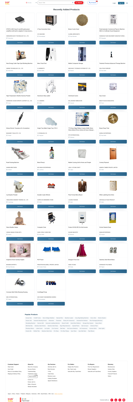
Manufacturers (111, 366)
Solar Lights (101, 328)
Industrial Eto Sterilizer (82, 320)
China (13, 393)
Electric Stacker (102, 318)
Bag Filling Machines (65, 325)
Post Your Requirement (93, 366)
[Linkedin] (116, 400)
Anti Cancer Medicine (72, 328)
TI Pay (49, 371)
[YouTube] (124, 400)
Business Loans (51, 376)
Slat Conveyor (84, 325)
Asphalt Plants (75, 325)
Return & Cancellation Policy (15, 371)
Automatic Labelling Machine (53, 323)
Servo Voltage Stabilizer (48, 318)
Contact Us (30, 379)
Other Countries (58, 393)
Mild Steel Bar (29, 325)
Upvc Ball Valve (82, 331)
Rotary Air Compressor (69, 320)
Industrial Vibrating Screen (40, 320)
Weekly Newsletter (32, 386)
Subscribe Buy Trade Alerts (74, 371)
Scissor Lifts (29, 320)
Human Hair (29, 318)
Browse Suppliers (92, 369)
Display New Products (73, 366)
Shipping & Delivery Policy (14, 373)
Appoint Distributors (52, 380)
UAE (39, 393)
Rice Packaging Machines (96, 320)
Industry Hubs (111, 369)
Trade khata (51, 373)
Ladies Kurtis (39, 328)
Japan (9, 393)
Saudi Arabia (44, 393)
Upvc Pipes (73, 331)
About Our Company (33, 366)
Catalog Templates (52, 378)
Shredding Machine (30, 323)
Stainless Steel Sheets (40, 325)
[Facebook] (112, 400)
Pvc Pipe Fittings (65, 331)
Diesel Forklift (65, 323)
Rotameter (51, 320)
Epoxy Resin (99, 323)
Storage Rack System (88, 323)
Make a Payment (32, 384)
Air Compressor (83, 328)
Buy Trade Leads (72, 369)
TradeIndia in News (32, 373)
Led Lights (47, 328)
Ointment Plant (94, 325)
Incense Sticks (93, 328)
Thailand (23, 393)
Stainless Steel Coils (47, 331)
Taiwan (17, 393)
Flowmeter (58, 320)
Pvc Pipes (56, 331)
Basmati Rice (59, 318)
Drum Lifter (93, 318)
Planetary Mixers (30, 328)
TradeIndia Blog (31, 371)
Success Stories (32, 369)
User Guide (10, 369)
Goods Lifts (28, 331)
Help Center (11, 366)
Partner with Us (31, 382)
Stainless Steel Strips (53, 325)
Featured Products (112, 373)
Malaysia (28, 393)
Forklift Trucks (37, 318)
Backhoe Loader (69, 318)
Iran (52, 393)
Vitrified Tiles (36, 331)
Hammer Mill (40, 323)
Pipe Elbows (91, 331)
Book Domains (51, 369)
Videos (109, 376)
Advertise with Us (52, 366)
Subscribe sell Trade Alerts (94, 371)
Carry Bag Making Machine (81, 318)
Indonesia (34, 393)
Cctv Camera (55, 328)
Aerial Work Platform (76, 323)
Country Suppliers (112, 371)
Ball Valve (62, 328)
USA (49, 393)
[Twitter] (120, 400)
